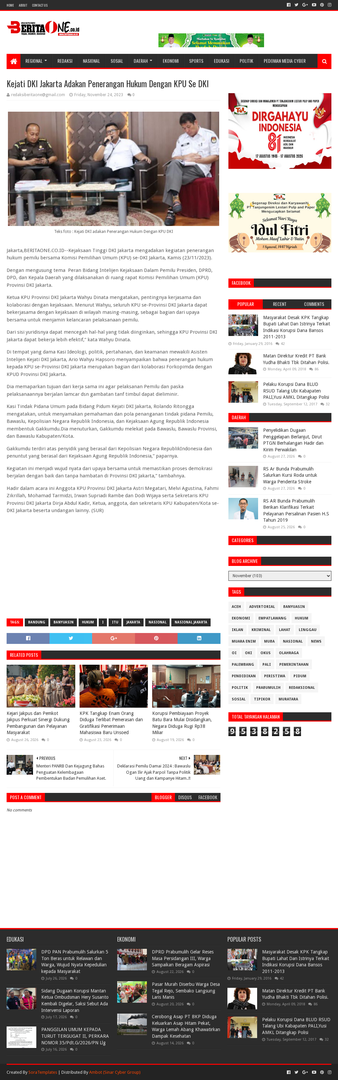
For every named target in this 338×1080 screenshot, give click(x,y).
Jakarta (133, 622)
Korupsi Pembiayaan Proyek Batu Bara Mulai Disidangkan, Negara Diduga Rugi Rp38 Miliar (182, 723)
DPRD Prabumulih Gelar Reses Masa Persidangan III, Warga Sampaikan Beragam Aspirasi (183, 958)
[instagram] (328, 5)
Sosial (117, 60)
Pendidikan (244, 676)
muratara (288, 699)
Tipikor (262, 699)
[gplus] (305, 5)
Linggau (308, 630)
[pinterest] (322, 5)
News (316, 641)
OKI (248, 653)
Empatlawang (272, 618)
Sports (196, 60)
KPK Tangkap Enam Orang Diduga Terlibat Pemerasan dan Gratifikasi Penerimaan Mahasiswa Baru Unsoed (111, 723)
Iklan (237, 630)
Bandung (36, 622)
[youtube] (314, 5)
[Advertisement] (113, 565)
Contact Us (40, 5)
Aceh (236, 607)
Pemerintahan (294, 664)
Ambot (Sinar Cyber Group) (115, 1072)
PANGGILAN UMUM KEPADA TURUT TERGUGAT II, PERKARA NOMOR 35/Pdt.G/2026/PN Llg (75, 1036)
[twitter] (296, 5)
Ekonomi (171, 60)
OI (234, 653)
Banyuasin (63, 622)
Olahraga (289, 653)
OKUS (265, 653)
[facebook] (289, 5)
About (23, 5)
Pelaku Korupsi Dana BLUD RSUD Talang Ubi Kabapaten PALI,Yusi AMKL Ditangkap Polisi (296, 391)
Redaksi (64, 60)
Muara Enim (244, 641)
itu (115, 622)
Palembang (243, 664)
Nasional (91, 60)
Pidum (299, 676)
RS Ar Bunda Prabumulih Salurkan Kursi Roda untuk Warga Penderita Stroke (290, 475)
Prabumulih (268, 688)
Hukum (88, 622)
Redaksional (302, 688)
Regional (34, 60)
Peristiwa (274, 676)
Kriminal (261, 630)
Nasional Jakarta (191, 622)
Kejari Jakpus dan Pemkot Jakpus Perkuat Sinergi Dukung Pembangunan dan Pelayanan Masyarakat (38, 723)
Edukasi (221, 60)
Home (10, 5)
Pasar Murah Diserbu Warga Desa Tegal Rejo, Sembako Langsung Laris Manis (186, 991)
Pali (266, 664)
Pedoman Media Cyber (285, 60)
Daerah (141, 60)
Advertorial (262, 607)
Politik (246, 60)
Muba (269, 641)
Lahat (284, 630)
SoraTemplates (42, 1072)
